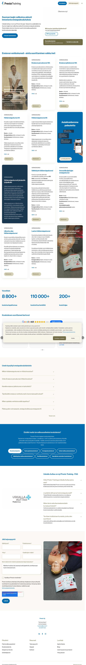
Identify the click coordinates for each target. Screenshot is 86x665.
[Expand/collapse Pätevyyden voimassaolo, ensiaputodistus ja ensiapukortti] (53, 409)
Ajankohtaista (61, 644)
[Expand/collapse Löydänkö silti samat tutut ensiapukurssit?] (81, 493)
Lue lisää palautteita (65, 159)
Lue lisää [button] (61, 345)
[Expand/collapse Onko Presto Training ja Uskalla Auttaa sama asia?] (81, 480)
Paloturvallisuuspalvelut (8, 644)
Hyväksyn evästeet (59, 338)
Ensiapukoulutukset (48, 451)
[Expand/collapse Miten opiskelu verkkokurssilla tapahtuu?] (53, 401)
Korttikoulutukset (42, 456)
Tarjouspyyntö (34, 644)
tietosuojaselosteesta (8, 588)
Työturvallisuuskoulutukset (67, 451)
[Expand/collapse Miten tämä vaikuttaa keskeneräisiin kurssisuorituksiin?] (81, 503)
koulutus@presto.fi (42, 626)
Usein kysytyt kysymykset (64, 650)
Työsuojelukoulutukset (31, 451)
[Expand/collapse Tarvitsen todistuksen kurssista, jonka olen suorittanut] (81, 516)
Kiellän (73, 338)
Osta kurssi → (36, 106)
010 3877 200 (42, 627)
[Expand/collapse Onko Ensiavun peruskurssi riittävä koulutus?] (53, 379)
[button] (2, 337)
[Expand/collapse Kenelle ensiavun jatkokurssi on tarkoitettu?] (53, 386)
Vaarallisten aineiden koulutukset (62, 456)
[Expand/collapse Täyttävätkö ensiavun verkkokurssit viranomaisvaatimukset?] (53, 394)
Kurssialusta (62, 3)
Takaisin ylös (52, 416)
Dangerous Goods (7, 650)
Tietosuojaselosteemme (69, 332)
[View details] (39, 634)
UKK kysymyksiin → (51, 34)
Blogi (58, 647)
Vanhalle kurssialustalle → (73, 42)
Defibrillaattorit (6, 652)
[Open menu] (82, 3)
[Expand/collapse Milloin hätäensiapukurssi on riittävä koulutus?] (53, 372)
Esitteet (32, 650)
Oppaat (32, 647)
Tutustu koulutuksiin (10, 35)
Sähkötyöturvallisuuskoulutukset (23, 456)
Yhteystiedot (61, 652)
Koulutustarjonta (15, 451)
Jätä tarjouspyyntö (73, 3)
